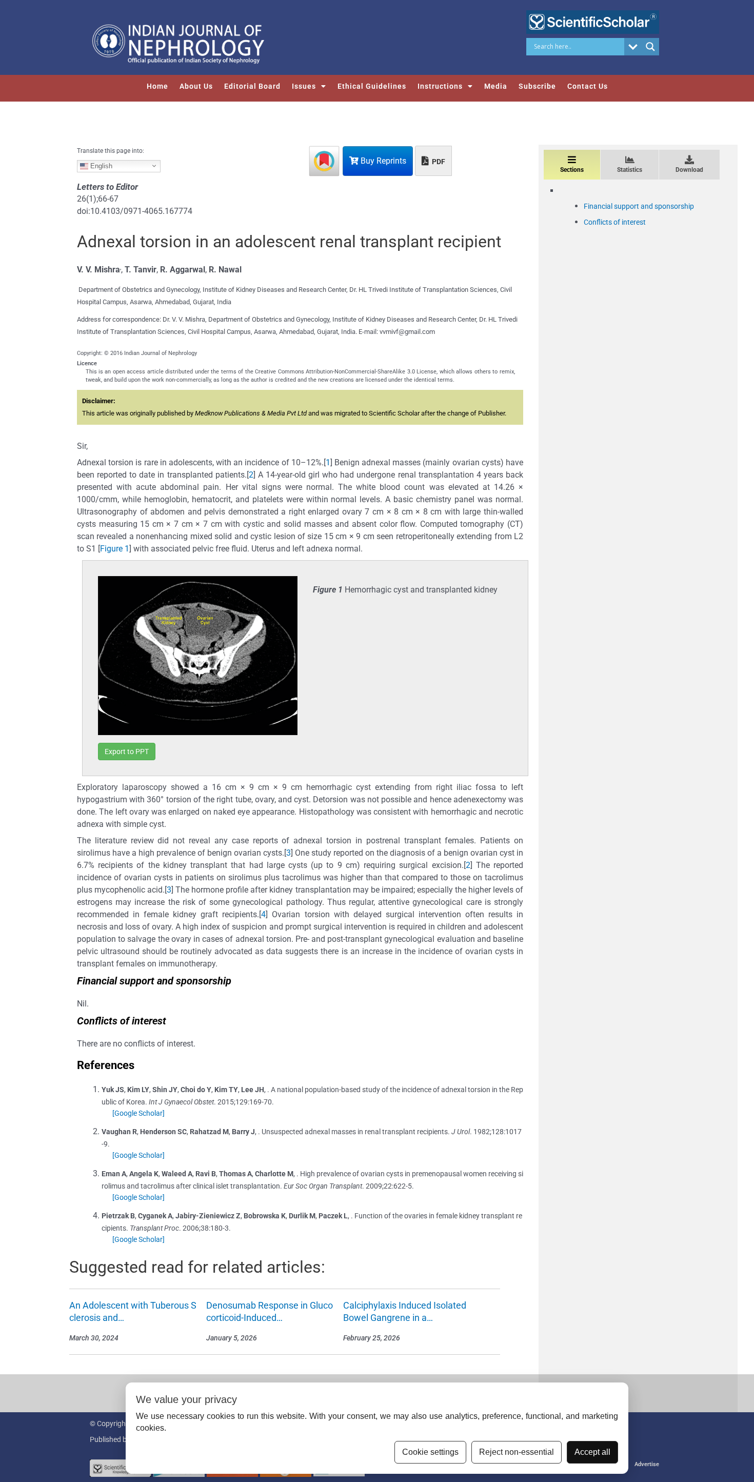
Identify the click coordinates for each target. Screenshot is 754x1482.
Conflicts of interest (615, 222)
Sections (572, 169)
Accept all (592, 1452)
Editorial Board (252, 86)
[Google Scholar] (138, 1113)
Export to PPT (127, 751)
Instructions (440, 86)
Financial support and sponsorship (639, 206)
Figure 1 (114, 549)
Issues (304, 86)
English (100, 165)
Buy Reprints (382, 161)
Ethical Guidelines (372, 86)
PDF (437, 161)
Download (689, 169)
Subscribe (537, 86)
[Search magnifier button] (650, 46)
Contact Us (587, 86)
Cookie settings (430, 1452)
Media (495, 86)
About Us (196, 86)
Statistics (629, 169)
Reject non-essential (516, 1452)
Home (157, 86)
